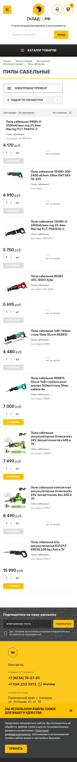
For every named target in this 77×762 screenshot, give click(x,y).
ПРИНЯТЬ (16, 748)
